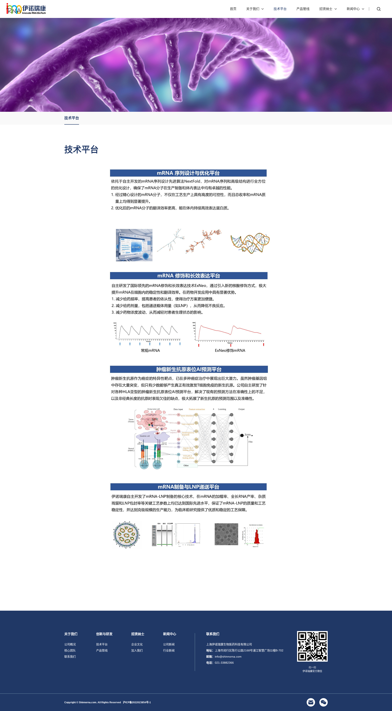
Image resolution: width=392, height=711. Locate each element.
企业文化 (137, 644)
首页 (233, 9)
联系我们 (70, 656)
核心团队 (70, 650)
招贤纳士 (325, 9)
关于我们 (252, 9)
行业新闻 (169, 650)
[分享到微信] (323, 702)
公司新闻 (169, 644)
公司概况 (70, 644)
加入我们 (137, 650)
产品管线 (303, 9)
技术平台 (280, 9)
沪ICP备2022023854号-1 (137, 702)
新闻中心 (353, 9)
